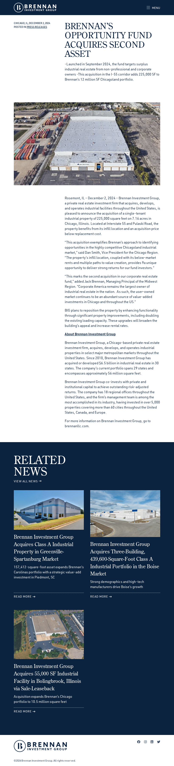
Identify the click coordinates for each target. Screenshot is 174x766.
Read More (23, 596)
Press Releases (37, 26)
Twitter (158, 741)
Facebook (138, 741)
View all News (26, 481)
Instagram (145, 741)
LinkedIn (152, 741)
